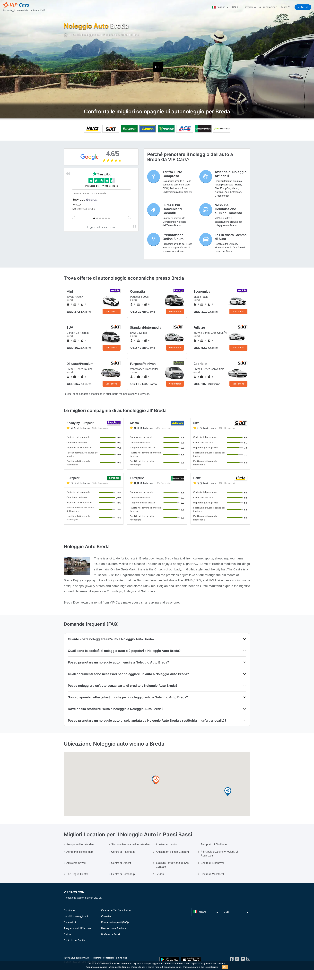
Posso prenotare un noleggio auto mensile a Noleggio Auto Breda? (118, 662)
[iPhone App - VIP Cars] (191, 960)
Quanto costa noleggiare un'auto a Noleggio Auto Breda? (111, 639)
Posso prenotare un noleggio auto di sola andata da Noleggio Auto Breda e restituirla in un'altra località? (147, 720)
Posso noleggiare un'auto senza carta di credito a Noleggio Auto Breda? (122, 686)
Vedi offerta (111, 311)
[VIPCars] (66, 35)
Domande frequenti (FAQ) (115, 922)
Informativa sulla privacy (76, 958)
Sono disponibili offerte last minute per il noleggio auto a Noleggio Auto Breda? (128, 697)
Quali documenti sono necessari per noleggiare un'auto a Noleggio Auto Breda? (128, 674)
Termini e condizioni (103, 958)
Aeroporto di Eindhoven (214, 844)
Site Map (122, 958)
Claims (67, 934)
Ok (224, 967)
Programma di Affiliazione (77, 928)
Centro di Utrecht (121, 863)
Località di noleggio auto (76, 916)
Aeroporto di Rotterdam (79, 851)
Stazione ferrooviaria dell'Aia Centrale (172, 864)
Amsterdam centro (166, 844)
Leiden (160, 874)
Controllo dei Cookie (74, 940)
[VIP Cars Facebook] (232, 959)
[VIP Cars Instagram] (248, 959)
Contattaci (106, 916)
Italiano (221, 7)
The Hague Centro (77, 874)
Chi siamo (69, 910)
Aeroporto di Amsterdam (80, 844)
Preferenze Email (110, 934)
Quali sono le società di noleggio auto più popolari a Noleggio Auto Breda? (124, 651)
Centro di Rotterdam (123, 851)
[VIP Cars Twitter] (237, 959)
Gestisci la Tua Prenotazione (260, 7)
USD (235, 7)
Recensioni (70, 922)
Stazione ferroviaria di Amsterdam (130, 844)
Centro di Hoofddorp (123, 874)
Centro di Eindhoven (213, 863)
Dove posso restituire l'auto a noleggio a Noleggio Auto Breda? (115, 709)
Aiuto (284, 7)
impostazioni (211, 967)
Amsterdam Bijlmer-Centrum (172, 851)
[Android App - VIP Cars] (169, 960)
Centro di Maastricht (212, 874)
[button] (156, 780)
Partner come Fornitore (113, 928)
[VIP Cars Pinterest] (243, 959)
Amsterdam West (76, 863)
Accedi (304, 7)
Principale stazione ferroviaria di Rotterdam (219, 853)
